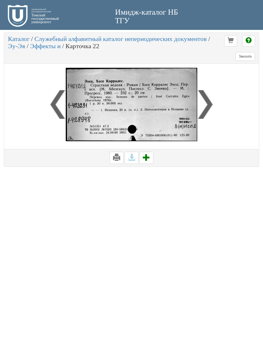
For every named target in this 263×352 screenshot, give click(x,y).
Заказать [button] (245, 56)
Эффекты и (45, 46)
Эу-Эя (16, 46)
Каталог (19, 38)
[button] (230, 41)
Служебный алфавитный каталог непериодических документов (120, 38)
